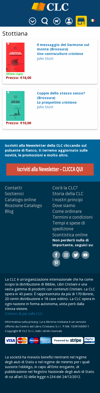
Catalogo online (20, 199)
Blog (9, 211)
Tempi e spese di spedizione (68, 225)
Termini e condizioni (72, 217)
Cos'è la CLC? (65, 188)
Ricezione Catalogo (23, 205)
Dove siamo (63, 205)
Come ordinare (67, 211)
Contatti (13, 188)
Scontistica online (70, 235)
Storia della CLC (67, 193)
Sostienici (14, 193)
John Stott (45, 58)
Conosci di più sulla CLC (23, 313)
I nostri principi (67, 199)
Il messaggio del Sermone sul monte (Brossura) (63, 49)
